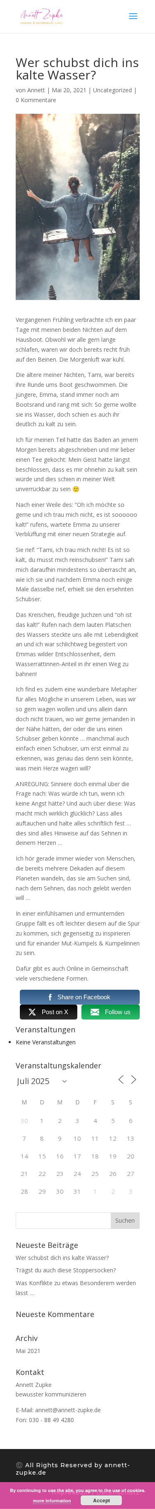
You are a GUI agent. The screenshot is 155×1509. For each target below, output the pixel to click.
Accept (101, 1500)
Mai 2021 (28, 1351)
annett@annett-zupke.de (68, 1410)
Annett (36, 90)
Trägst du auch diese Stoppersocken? (66, 1270)
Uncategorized (112, 90)
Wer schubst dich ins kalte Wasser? (62, 1258)
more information (52, 1500)
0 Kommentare (36, 100)
